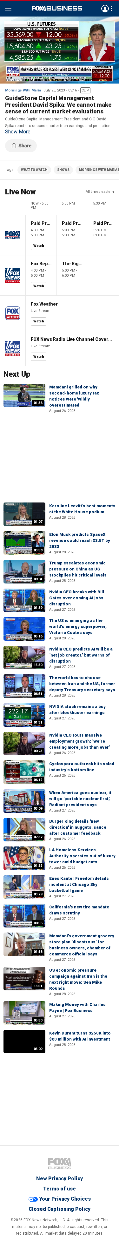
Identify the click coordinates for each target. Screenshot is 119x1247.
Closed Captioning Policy (59, 1209)
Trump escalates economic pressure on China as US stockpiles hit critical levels (78, 569)
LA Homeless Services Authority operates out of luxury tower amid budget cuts (82, 855)
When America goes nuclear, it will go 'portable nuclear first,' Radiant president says (80, 798)
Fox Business (57, 8)
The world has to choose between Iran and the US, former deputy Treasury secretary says (82, 683)
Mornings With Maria (23, 90)
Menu (8, 8)
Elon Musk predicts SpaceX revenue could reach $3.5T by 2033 (79, 540)
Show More (17, 131)
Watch (38, 246)
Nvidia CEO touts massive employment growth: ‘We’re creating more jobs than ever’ (79, 741)
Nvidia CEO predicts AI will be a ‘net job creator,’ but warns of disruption (81, 655)
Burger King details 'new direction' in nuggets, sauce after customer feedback (77, 827)
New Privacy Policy (59, 1179)
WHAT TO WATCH (34, 170)
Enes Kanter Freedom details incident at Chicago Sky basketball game (79, 884)
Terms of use (59, 1189)
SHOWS (63, 170)
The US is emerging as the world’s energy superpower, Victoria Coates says (78, 626)
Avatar (105, 8)
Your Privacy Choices (65, 1199)
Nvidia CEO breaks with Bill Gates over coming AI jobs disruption (76, 598)
